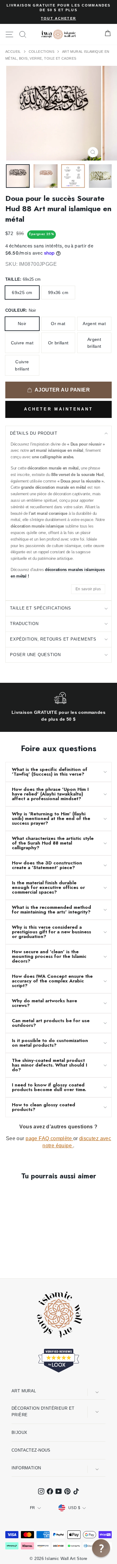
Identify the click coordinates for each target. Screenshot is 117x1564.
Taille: (23, 279)
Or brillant (58, 342)
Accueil (13, 51)
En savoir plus (88, 589)
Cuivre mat (22, 342)
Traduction (24, 623)
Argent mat (94, 323)
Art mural (24, 1391)
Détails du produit (33, 433)
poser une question (35, 654)
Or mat (58, 323)
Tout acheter (58, 18)
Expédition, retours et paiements (53, 639)
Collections (42, 51)
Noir (22, 323)
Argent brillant (94, 343)
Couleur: (20, 310)
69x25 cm (22, 292)
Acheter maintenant (58, 409)
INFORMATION (26, 1468)
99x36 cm (58, 292)
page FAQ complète (49, 1138)
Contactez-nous (31, 1450)
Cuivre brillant (22, 365)
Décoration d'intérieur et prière (43, 1411)
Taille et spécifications (40, 608)
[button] (101, 1548)
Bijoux (19, 1432)
